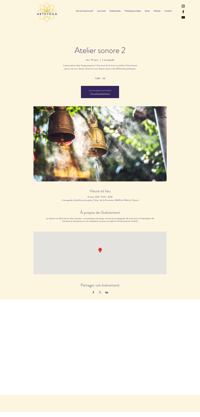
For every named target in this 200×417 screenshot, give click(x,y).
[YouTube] (183, 17)
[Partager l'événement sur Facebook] (93, 292)
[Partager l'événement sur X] (100, 292)
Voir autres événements (100, 93)
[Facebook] (183, 12)
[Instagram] (183, 6)
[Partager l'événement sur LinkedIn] (106, 292)
